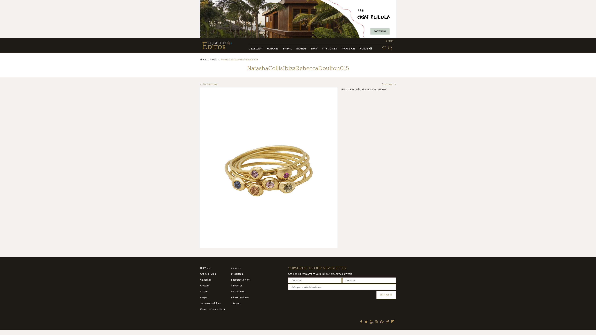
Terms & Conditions (210, 303)
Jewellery (256, 48)
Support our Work (240, 279)
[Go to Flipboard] (392, 321)
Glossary (204, 285)
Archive (204, 291)
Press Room (237, 273)
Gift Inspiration (208, 273)
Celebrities (205, 279)
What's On (348, 48)
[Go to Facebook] (361, 322)
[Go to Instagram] (376, 322)
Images (213, 59)
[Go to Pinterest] (387, 322)
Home (203, 59)
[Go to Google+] (382, 322)
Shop (314, 48)
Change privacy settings (212, 308)
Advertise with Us (240, 297)
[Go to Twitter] (366, 322)
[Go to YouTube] (371, 322)
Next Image (387, 84)
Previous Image (210, 84)
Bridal (287, 48)
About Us (236, 268)
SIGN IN (389, 41)
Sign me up (386, 295)
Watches (273, 48)
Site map (235, 303)
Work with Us (238, 291)
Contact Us (236, 285)
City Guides (329, 48)
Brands (301, 48)
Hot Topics (205, 268)
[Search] (390, 48)
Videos (364, 48)
